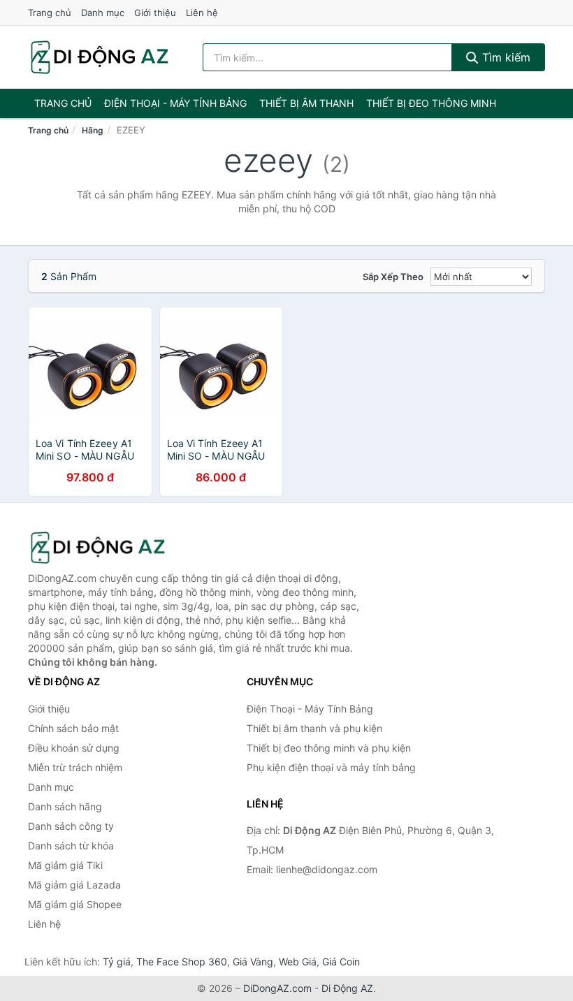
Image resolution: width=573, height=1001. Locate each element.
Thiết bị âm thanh (306, 103)
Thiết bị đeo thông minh (431, 103)
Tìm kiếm (504, 57)
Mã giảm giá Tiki (65, 865)
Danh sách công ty (71, 826)
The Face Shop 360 (181, 961)
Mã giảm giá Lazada (74, 885)
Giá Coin (341, 961)
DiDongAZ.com (277, 988)
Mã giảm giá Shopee (75, 904)
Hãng (92, 130)
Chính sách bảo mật (73, 728)
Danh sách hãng (65, 806)
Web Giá (298, 961)
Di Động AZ (347, 988)
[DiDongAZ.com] (99, 57)
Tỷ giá (117, 961)
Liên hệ (202, 12)
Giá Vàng (253, 961)
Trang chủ (49, 12)
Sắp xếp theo (393, 276)
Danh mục (102, 12)
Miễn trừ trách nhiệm (75, 767)
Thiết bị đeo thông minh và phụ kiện (329, 748)
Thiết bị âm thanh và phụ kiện (314, 728)
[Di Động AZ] (98, 548)
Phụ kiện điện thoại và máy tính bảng (331, 767)
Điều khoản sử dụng (73, 748)
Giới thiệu (155, 12)
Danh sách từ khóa (71, 846)
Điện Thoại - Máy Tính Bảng (175, 103)
